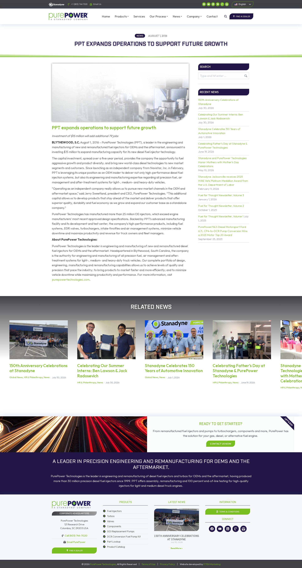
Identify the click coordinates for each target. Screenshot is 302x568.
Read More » (176, 548)
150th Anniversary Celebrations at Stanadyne (218, 102)
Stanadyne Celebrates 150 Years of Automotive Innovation (219, 131)
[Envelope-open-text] (227, 4)
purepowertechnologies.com (70, 279)
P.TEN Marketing (212, 564)
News (47, 377)
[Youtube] (208, 4)
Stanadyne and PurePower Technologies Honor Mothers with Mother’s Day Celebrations (222, 162)
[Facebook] (204, 4)
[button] (5, 357)
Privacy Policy (167, 564)
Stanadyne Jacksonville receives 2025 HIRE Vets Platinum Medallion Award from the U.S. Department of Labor (223, 180)
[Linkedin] (213, 4)
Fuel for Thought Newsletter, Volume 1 (220, 216)
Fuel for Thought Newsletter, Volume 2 (221, 205)
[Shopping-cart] (218, 4)
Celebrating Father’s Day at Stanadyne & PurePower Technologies (222, 145)
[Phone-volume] (222, 4)
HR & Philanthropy (33, 377)
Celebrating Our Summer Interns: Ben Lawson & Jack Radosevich (220, 116)
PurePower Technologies (103, 564)
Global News (16, 377)
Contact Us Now (220, 443)
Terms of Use (148, 564)
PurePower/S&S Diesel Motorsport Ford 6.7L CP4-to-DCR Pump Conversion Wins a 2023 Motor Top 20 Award (222, 231)
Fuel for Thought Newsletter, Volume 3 (221, 195)
